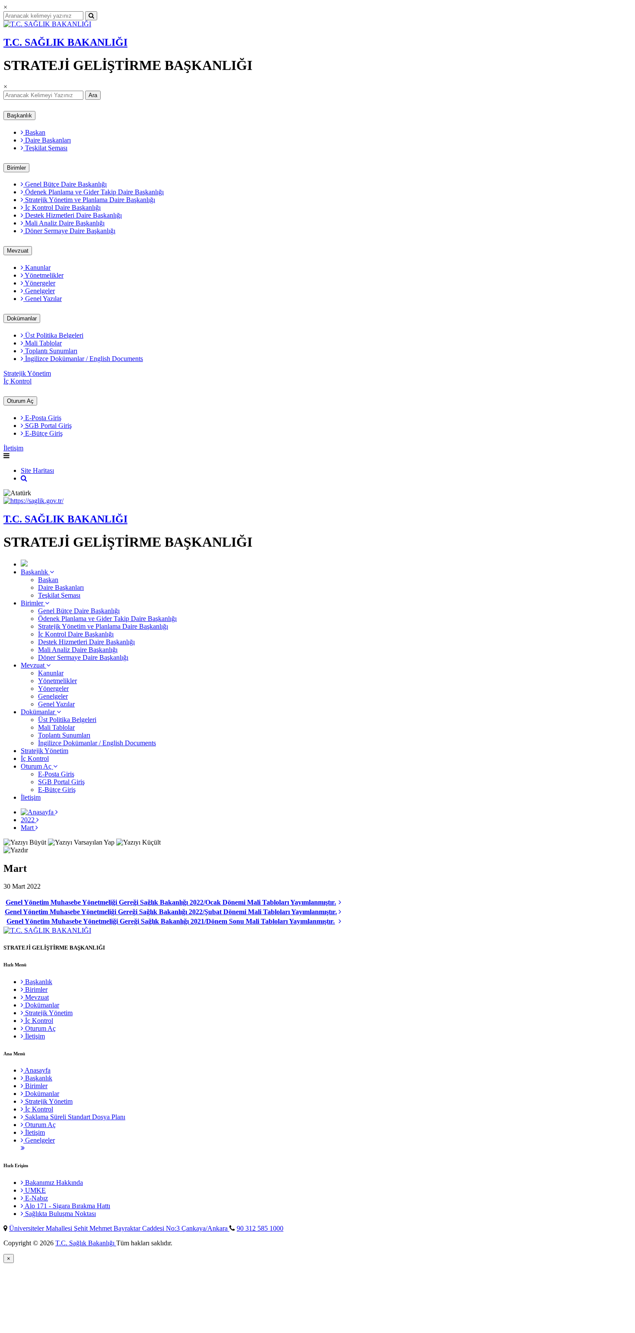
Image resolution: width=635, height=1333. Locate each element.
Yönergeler (39, 283)
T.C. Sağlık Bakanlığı (85, 1243)
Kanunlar (37, 267)
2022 (28, 819)
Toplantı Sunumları (50, 351)
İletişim (13, 448)
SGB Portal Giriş (47, 425)
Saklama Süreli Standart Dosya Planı (74, 1117)
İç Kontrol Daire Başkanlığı (62, 207)
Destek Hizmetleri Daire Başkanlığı (72, 215)
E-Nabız (35, 1198)
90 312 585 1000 (260, 1228)
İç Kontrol (17, 381)
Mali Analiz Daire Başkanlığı (64, 223)
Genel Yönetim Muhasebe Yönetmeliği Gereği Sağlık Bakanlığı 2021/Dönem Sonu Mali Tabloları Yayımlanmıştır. (170, 921)
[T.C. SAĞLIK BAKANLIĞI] (47, 24)
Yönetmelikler (43, 275)
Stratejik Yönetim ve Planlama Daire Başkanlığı (89, 199)
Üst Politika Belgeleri (53, 335)
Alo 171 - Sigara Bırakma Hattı (66, 1206)
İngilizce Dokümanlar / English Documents (83, 358)
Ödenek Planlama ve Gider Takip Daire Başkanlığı (93, 192)
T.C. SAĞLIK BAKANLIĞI (65, 42)
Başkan (34, 132)
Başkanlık (19, 115)
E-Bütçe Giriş (43, 433)
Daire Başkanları (47, 140)
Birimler (16, 168)
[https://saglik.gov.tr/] (33, 500)
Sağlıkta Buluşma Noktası (59, 1213)
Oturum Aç (20, 401)
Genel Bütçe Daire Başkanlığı (65, 184)
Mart (28, 827)
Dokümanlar (22, 318)
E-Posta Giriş (42, 417)
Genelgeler (39, 290)
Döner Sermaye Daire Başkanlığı (69, 230)
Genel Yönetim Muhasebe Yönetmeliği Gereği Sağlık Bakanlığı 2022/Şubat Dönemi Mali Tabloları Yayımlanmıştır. (171, 911)
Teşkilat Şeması (45, 148)
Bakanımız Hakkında (53, 1182)
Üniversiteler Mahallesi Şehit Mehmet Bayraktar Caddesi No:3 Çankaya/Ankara (119, 1228)
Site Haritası (37, 470)
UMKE (34, 1190)
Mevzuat (18, 250)
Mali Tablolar (42, 343)
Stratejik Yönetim (27, 373)
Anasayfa (37, 1070)
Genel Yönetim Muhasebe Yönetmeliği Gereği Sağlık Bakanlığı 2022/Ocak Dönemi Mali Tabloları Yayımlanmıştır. (171, 902)
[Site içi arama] (24, 478)
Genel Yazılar (42, 298)
